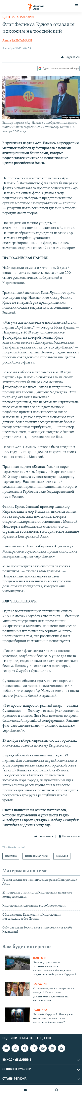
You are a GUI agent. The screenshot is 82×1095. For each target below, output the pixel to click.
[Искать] (57, 1090)
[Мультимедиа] (25, 1090)
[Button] (70, 57)
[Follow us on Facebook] (24, 1048)
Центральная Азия (18, 17)
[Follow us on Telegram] (34, 1048)
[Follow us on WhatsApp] (43, 1048)
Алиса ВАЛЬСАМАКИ (17, 40)
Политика (40, 1009)
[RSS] (61, 1048)
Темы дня (39, 958)
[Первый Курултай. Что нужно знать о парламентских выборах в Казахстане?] (17, 1014)
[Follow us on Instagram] (15, 1048)
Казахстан (40, 984)
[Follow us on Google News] (52, 1048)
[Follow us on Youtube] (6, 1048)
